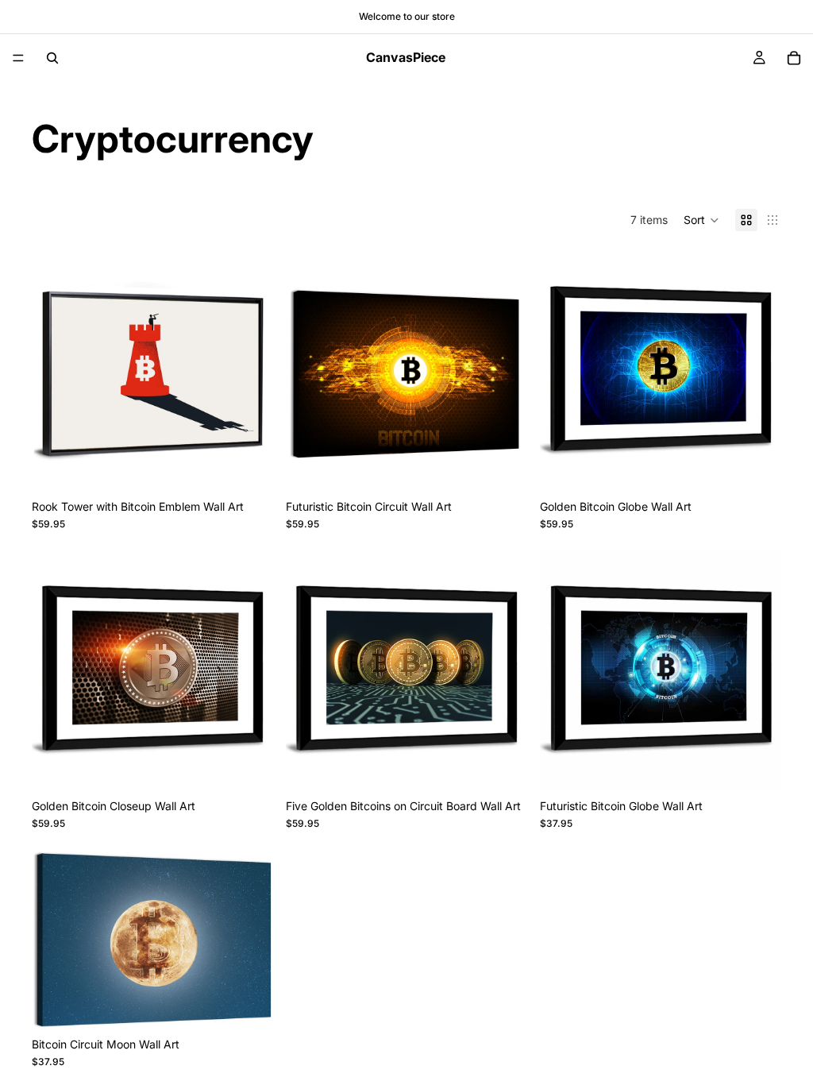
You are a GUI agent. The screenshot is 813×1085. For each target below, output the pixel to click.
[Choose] (248, 460)
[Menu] (18, 58)
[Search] (52, 58)
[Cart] (793, 58)
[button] (701, 220)
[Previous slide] (55, 370)
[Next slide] (249, 370)
